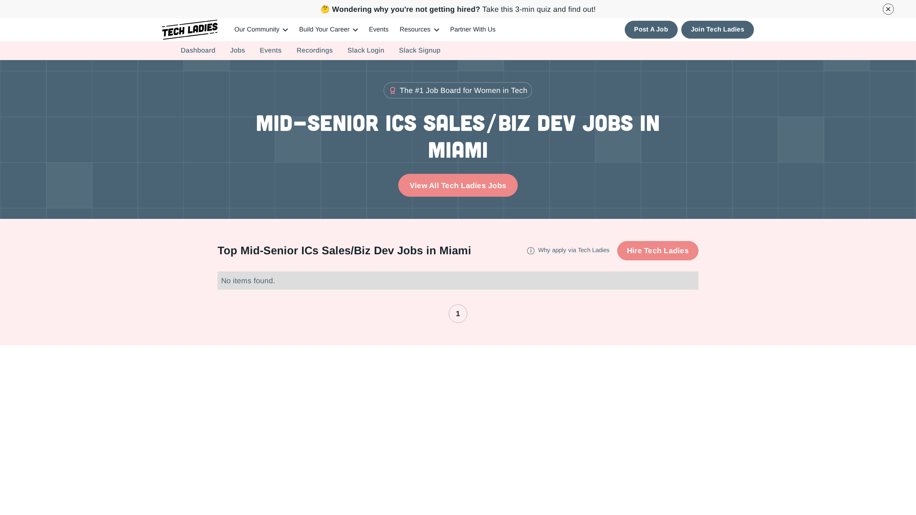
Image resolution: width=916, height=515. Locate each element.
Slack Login (365, 50)
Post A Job (651, 29)
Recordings (315, 50)
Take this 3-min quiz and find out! (458, 9)
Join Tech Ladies (717, 29)
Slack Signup (419, 50)
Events (379, 29)
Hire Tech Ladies (658, 250)
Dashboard (198, 50)
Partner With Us (473, 29)
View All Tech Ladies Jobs (458, 185)
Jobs (237, 50)
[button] (261, 29)
